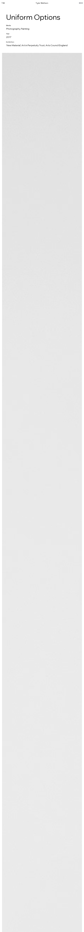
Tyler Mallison (42, 3)
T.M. (3, 3)
